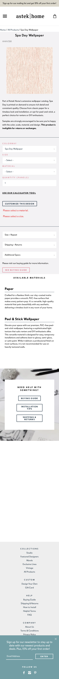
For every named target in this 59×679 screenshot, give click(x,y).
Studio (29, 552)
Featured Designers (29, 556)
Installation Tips (29, 407)
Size (5, 155)
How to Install (29, 607)
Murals (29, 560)
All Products (13, 29)
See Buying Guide (16, 270)
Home (3, 29)
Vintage (29, 568)
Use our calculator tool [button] (19, 193)
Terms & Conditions (29, 630)
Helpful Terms (29, 611)
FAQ (29, 614)
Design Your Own (29, 583)
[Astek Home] (30, 16)
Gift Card (29, 587)
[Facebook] (23, 672)
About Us (29, 627)
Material (8, 166)
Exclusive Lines (30, 564)
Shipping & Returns (29, 418)
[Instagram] (29, 672)
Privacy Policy (29, 634)
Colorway (9, 143)
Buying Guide (29, 398)
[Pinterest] (35, 672)
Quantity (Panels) (15, 177)
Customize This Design (19, 204)
